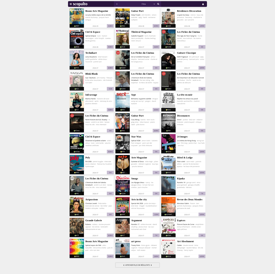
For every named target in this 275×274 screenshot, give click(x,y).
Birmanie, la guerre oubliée (141, 99)
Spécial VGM (135, 140)
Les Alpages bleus (137, 182)
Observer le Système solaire (95, 140)
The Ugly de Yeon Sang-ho (187, 36)
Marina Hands (90, 99)
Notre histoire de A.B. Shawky (96, 119)
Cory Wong (135, 119)
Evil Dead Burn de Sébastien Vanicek (190, 78)
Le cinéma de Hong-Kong (186, 140)
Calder (179, 245)
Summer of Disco (137, 161)
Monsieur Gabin (183, 203)
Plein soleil (181, 161)
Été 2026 (88, 161)
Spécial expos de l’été (93, 245)
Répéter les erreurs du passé (187, 99)
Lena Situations (91, 57)
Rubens (88, 224)
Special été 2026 (137, 203)
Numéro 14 (181, 182)
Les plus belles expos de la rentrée (98, 15)
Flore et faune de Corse (185, 224)
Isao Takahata (90, 78)
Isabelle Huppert (137, 36)
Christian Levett (91, 203)
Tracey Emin (135, 245)
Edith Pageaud (182, 57)
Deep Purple (135, 15)
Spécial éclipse (90, 36)
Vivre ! (179, 119)
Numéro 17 (135, 224)
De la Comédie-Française (140, 57)
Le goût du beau (183, 15)
